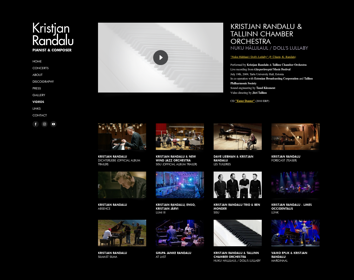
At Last (173, 255)
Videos (38, 102)
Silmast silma (112, 255)
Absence (112, 206)
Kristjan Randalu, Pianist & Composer (53, 37)
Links (37, 108)
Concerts (41, 68)
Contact (40, 115)
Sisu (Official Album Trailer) (176, 160)
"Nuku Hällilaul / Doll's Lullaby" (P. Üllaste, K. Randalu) (263, 57)
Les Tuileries (233, 160)
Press (37, 88)
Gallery (39, 95)
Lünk (291, 208)
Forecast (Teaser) (285, 158)
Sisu (237, 208)
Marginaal (289, 256)
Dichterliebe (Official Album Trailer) (119, 160)
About (38, 75)
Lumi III (176, 208)
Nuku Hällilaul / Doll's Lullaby (237, 256)
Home (37, 61)
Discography (43, 81)
